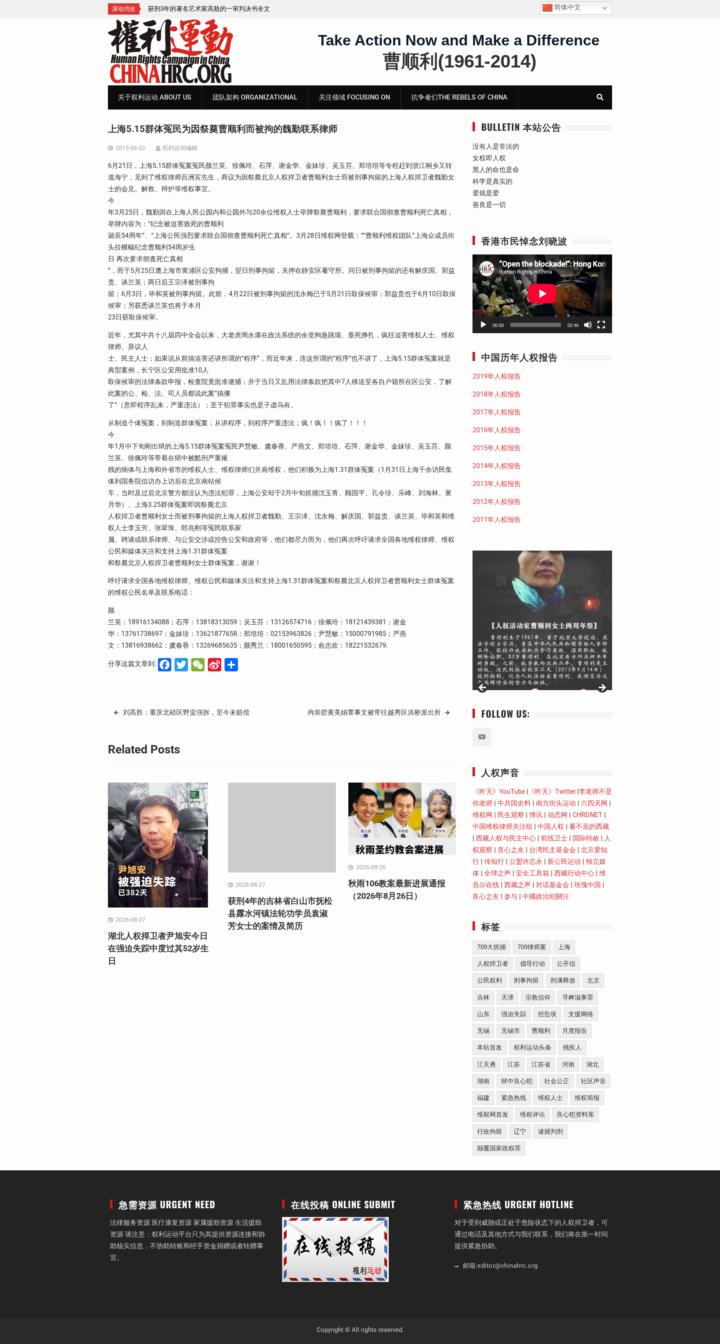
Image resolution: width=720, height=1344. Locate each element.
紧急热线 (513, 1098)
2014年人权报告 (496, 466)
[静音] (588, 325)
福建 (483, 1098)
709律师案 (532, 947)
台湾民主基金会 (552, 850)
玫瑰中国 (587, 885)
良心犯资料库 (575, 1114)
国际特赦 (585, 838)
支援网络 (580, 1014)
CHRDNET (587, 815)
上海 (564, 947)
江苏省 (541, 1064)
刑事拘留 (526, 980)
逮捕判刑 (550, 1131)
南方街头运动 (556, 803)
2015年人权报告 (496, 448)
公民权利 (489, 980)
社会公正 (556, 1081)
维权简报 (587, 1098)
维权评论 (532, 1114)
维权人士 (550, 1098)
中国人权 (551, 826)
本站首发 (489, 1047)
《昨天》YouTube (498, 791)
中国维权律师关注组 (502, 826)
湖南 (483, 1081)
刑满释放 (562, 980)
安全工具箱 (532, 873)
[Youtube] (481, 737)
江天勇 (486, 1064)
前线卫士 (554, 838)
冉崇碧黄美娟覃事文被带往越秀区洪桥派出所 (374, 712)
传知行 (494, 861)
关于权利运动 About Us (154, 97)
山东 (483, 1014)
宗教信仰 (537, 997)
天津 (507, 997)
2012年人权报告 (496, 502)
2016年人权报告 (496, 430)
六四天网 (594, 803)
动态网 (558, 815)
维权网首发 (492, 1114)
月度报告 (574, 1031)
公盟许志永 (525, 861)
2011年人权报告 (496, 520)
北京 (593, 980)
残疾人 (572, 1047)
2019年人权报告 (496, 376)
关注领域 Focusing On (354, 97)
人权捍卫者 (492, 963)
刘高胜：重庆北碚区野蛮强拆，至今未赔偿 (186, 712)
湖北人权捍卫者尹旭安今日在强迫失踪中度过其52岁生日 (158, 948)
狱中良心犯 (516, 1081)
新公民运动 (564, 861)
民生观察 (511, 815)
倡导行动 (532, 963)
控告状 (547, 1014)
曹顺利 (541, 1031)
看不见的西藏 (589, 826)
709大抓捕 (491, 947)
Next (601, 688)
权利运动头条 (532, 1047)
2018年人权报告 (496, 394)
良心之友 (511, 850)
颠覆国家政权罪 (499, 1148)
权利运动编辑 (180, 148)
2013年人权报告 (496, 484)
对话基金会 (552, 885)
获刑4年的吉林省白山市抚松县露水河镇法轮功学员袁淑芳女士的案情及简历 (280, 913)
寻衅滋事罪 (577, 997)
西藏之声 (517, 885)
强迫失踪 (513, 1014)
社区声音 (593, 1081)
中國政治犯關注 (545, 896)
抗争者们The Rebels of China (459, 97)
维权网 (482, 815)
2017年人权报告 (496, 412)
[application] (542, 293)
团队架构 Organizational (255, 97)
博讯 (535, 815)
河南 (568, 1064)
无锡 (483, 1031)
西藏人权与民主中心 (506, 838)
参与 (511, 896)
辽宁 (520, 1131)
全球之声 (497, 873)
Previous (483, 688)
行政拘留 (489, 1131)
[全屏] (601, 325)
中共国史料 (514, 803)
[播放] (483, 325)
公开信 (566, 963)
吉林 (483, 997)
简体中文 (566, 7)
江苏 (514, 1064)
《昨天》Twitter (551, 791)
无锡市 (510, 1031)
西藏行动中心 (574, 873)
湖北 (592, 1064)
